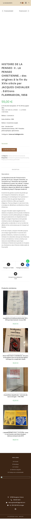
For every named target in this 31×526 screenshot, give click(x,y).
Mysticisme (19, 158)
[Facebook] (15, 509)
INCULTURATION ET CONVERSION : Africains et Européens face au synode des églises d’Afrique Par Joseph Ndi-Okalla (15, 357)
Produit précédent (8, 11)
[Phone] (27, 265)
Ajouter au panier (9, 149)
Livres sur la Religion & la (16, 134)
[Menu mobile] (25, 2)
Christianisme (12, 158)
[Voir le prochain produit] (28, 11)
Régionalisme (23, 393)
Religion (4, 159)
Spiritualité (17, 159)
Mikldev (21, 516)
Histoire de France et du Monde (16, 156)
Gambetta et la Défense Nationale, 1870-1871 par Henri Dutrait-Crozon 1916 (15, 319)
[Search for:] (28, 2)
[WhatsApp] (27, 261)
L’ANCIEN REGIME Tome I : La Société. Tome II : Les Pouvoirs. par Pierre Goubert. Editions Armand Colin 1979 (15, 434)
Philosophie (25, 158)
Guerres (7, 317)
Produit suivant (23, 11)
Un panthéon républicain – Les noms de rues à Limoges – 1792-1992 (15, 396)
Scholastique (9, 159)
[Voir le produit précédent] (3, 11)
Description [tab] (15, 169)
